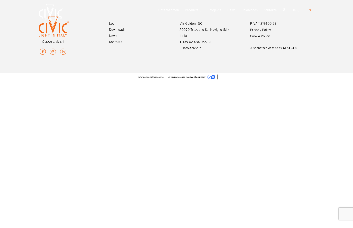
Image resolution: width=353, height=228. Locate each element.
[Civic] (59, 13)
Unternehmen (168, 10)
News (231, 10)
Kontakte (270, 10)
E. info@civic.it (190, 48)
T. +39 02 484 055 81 (195, 42)
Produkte (192, 10)
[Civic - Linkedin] (63, 53)
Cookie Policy (260, 36)
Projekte (215, 10)
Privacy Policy (260, 30)
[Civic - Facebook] (43, 53)
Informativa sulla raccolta (151, 77)
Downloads (249, 10)
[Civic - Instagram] (53, 53)
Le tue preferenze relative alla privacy (187, 77)
